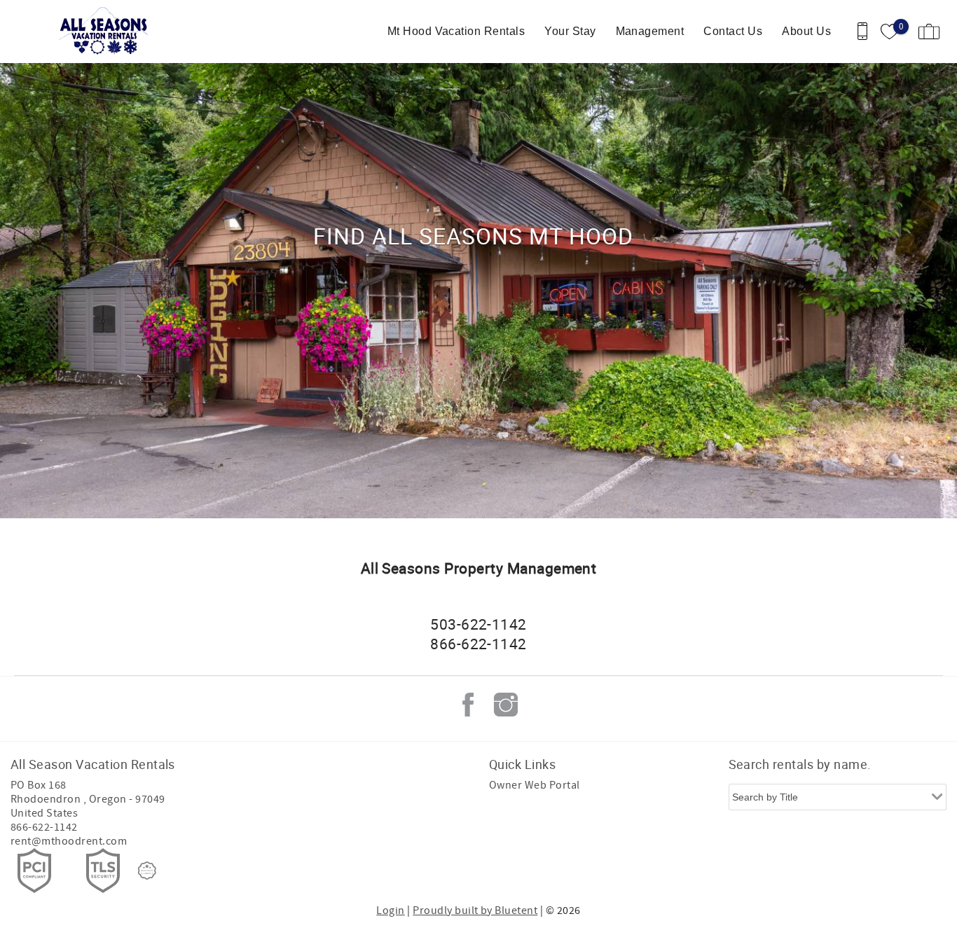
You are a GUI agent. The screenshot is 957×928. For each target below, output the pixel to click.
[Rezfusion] (147, 870)
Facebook (468, 705)
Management (650, 31)
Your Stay (569, 31)
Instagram (506, 705)
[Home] (107, 31)
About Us (806, 31)
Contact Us (732, 31)
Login (390, 910)
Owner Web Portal (534, 785)
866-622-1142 (44, 827)
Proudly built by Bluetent (475, 910)
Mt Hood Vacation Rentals (456, 31)
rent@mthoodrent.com (69, 841)
